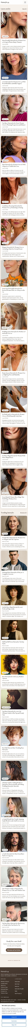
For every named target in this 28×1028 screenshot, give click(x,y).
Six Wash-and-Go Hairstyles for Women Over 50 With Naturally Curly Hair (13, 415)
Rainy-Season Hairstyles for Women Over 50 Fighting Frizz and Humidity (13, 374)
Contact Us (4, 991)
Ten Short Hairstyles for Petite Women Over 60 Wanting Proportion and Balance (13, 124)
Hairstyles (17, 981)
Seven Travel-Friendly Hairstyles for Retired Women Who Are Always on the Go (13, 290)
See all (24, 9)
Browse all (23, 513)
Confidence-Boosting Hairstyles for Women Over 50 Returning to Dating (12, 206)
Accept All (14, 1017)
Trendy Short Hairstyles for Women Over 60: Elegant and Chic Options (13, 538)
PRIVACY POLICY (5, 981)
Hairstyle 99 (5, 971)
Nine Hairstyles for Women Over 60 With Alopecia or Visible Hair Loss (13, 165)
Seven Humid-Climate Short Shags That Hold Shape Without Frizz (13, 498)
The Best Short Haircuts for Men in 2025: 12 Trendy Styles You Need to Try (13, 924)
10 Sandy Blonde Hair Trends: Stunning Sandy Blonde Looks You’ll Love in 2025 (13, 820)
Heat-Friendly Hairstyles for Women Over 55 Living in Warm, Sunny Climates (14, 41)
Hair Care (17, 984)
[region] (14, 1015)
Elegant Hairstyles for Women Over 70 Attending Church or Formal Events (13, 248)
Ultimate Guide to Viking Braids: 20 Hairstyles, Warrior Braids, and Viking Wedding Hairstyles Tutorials (13, 784)
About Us (3, 985)
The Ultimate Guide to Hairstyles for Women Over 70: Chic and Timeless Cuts (13, 889)
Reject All (14, 1025)
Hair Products (18, 993)
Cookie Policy (4, 983)
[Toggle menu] (25, 2)
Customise (14, 1021)
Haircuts (17, 986)
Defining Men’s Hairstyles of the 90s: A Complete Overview (13, 573)
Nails (16, 991)
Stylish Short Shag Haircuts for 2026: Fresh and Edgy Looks (12, 608)
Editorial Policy (4, 989)
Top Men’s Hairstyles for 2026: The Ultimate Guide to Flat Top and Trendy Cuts (13, 713)
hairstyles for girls (19, 989)
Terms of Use (4, 987)
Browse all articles (14, 950)
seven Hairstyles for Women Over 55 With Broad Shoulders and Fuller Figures (13, 82)
